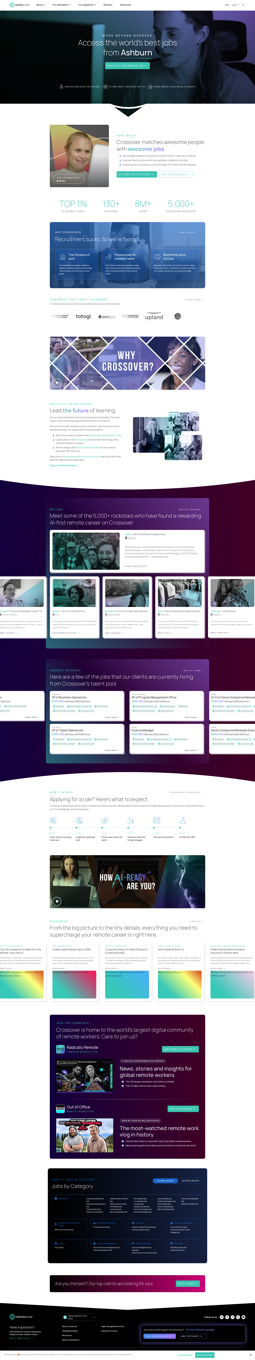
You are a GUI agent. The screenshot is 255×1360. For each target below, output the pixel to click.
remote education (98, 435)
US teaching (81, 439)
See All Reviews (190, 509)
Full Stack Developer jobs (142, 1212)
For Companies (86, 4)
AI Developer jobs (116, 1206)
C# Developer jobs (140, 1199)
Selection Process (109, 1331)
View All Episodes (181, 1108)
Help (227, 5)
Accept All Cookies (205, 1355)
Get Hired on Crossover (134, 174)
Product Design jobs (93, 1209)
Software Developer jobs (189, 1204)
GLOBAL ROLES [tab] (165, 1180)
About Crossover (69, 1326)
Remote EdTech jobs (177, 1250)
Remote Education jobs (178, 1247)
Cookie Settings (185, 1355)
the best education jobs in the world (80, 456)
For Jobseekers (61, 4)
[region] (127, 1355)
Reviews (108, 4)
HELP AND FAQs (20, 1338)
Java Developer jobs (164, 1199)
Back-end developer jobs (118, 1212)
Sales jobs (135, 1250)
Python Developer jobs (165, 1206)
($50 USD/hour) (161, 734)
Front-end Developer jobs (143, 1209)
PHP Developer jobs (164, 1204)
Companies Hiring (69, 1331)
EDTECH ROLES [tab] (190, 1180)
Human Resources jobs (178, 1227)
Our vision (188, 232)
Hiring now (193, 299)
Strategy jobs (175, 1232)
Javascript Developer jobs (166, 1201)
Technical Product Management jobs (106, 1247)
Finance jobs (58, 1247)
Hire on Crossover (174, 174)
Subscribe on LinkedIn (178, 1049)
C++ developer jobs (140, 1201)
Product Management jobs (102, 1250)
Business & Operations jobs (180, 1230)
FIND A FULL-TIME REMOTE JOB (125, 65)
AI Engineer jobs (116, 1209)
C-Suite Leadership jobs (101, 1227)
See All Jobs (192, 670)
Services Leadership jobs (140, 1230)
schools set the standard (88, 447)
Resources (125, 4)
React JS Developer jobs (165, 1209)
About (40, 4)
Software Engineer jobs (118, 1204)
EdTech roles (115, 435)
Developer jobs (139, 1204)
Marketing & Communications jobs (144, 1253)
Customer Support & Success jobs (144, 1227)
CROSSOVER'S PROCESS (185, 792)
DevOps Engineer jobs (141, 1206)
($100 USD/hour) (82, 701)
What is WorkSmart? (71, 1340)
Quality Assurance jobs (94, 1212)
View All (195, 921)
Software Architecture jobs (63, 1230)
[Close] (251, 1355)
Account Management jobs (141, 1247)
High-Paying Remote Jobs (112, 1326)
